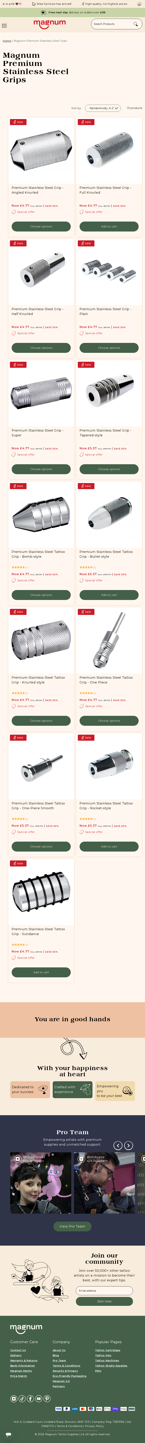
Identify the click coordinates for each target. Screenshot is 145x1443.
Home (7, 40)
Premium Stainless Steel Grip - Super (38, 433)
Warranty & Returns (24, 1360)
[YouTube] (38, 1399)
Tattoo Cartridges (107, 1350)
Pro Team (59, 1360)
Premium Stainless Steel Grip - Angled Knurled (38, 190)
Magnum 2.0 (61, 1381)
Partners (59, 1386)
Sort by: (76, 108)
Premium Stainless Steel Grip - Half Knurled (38, 311)
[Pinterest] (47, 1399)
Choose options (41, 226)
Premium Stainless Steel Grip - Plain (106, 311)
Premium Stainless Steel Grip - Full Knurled (106, 190)
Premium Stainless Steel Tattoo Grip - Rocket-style (106, 805)
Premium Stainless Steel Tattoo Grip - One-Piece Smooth (38, 805)
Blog (56, 1355)
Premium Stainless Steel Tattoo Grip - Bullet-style (106, 554)
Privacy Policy (94, 1426)
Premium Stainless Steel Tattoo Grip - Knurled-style (38, 680)
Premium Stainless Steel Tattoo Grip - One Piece (106, 680)
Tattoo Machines (107, 1360)
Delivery (16, 1355)
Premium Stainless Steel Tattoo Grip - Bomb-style (38, 554)
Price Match (18, 1376)
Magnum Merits (21, 1370)
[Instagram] (13, 1399)
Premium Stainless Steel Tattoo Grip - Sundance (38, 931)
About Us (59, 1350)
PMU (98, 1370)
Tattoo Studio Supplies (111, 1365)
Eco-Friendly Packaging (69, 1376)
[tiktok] (22, 1399)
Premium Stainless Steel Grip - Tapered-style (106, 433)
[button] (4, 25)
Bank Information (22, 1365)
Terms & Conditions (66, 1365)
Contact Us (18, 1350)
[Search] (136, 24)
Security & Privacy (65, 1370)
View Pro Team (72, 1226)
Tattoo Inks (103, 1355)
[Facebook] (30, 1399)
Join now (104, 1301)
